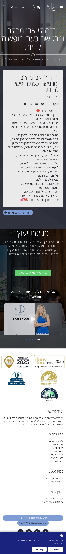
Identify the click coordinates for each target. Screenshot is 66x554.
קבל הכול (39, 549)
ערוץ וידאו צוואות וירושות (52, 501)
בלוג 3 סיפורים (57, 458)
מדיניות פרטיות (56, 454)
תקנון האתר (58, 451)
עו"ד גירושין (55, 411)
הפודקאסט (58, 461)
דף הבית (60, 59)
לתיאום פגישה (19, 7)
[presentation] (16, 335)
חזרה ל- (19, 212)
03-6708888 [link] (33, 258)
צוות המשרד (58, 444)
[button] (39, 339)
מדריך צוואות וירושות (54, 498)
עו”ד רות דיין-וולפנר (54, 441)
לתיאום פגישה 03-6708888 (33, 518)
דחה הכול (55, 549)
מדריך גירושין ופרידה (54, 478)
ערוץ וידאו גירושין (56, 481)
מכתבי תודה (58, 447)
